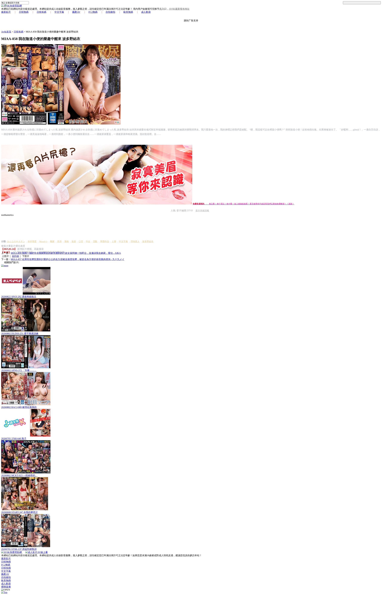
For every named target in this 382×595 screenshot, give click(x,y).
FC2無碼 (92, 12)
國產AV (76, 12)
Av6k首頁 (6, 31)
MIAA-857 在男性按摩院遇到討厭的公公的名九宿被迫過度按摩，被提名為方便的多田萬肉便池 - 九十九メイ (67, 259)
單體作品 (104, 241)
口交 (81, 241)
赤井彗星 (32, 241)
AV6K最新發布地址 (179, 9)
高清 (59, 241)
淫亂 (95, 241)
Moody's (43, 241)
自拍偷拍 (110, 12)
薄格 (66, 241)
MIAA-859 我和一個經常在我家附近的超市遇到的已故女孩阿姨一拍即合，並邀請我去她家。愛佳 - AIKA (66, 253)
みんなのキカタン (16, 241)
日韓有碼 (41, 12)
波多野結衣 (147, 241)
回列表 (15, 256)
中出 (88, 241)
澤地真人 (135, 241)
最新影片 (6, 12)
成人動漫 (146, 12)
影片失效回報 (202, 210)
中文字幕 (59, 12)
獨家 (52, 241)
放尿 (73, 241)
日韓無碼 (24, 12)
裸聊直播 (6, 586)
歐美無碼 (128, 12)
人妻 (114, 241)
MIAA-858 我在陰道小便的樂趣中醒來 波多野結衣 (52, 31)
